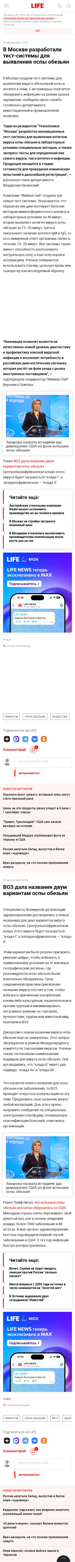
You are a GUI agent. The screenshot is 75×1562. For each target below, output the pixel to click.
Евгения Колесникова (19, 645)
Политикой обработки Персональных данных (29, 18)
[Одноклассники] (44, 739)
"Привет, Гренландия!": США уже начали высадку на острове (32, 824)
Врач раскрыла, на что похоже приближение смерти (35, 865)
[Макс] (16, 739)
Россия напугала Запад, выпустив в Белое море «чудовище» (34, 851)
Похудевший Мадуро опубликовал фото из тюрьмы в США (34, 837)
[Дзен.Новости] (7, 739)
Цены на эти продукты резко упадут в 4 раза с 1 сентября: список (37, 810)
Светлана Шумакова (18, 1462)
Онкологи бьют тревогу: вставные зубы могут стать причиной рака (36, 796)
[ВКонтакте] (34, 739)
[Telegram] (25, 739)
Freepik (7, 1456)
